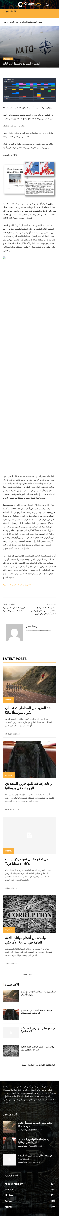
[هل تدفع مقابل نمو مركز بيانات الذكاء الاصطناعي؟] (29, 835)
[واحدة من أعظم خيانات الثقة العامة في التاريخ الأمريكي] (29, 914)
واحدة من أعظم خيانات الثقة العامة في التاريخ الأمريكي (25, 940)
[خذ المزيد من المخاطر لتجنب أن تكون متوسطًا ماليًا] (29, 684)
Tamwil (8, 700)
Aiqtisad (14, 22)
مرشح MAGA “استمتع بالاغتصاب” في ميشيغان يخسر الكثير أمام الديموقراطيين (43, 610)
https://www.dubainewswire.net (38, 630)
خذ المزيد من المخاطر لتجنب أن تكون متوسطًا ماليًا (28, 710)
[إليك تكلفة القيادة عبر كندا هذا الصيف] (11, 1069)
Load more (28, 974)
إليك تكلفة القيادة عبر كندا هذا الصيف (38, 1065)
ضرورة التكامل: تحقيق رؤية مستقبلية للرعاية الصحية (14, 609)
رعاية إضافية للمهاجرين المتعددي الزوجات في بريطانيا (28, 785)
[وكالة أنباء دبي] (14, 632)
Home (5, 22)
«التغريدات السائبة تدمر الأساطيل (17, 584)
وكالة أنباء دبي (31, 626)
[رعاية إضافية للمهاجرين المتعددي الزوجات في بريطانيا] (29, 759)
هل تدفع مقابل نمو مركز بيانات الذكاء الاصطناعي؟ (27, 861)
